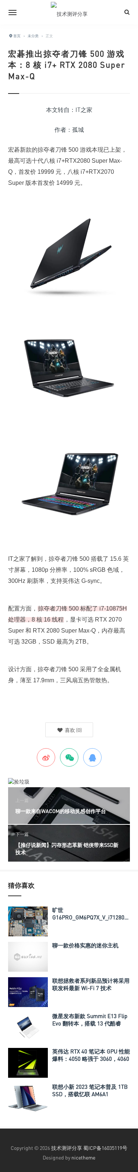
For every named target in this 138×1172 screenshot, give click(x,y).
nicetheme (83, 1157)
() (73, 730)
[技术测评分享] (69, 12)
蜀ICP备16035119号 (105, 1148)
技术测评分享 (66, 1148)
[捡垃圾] (18, 781)
